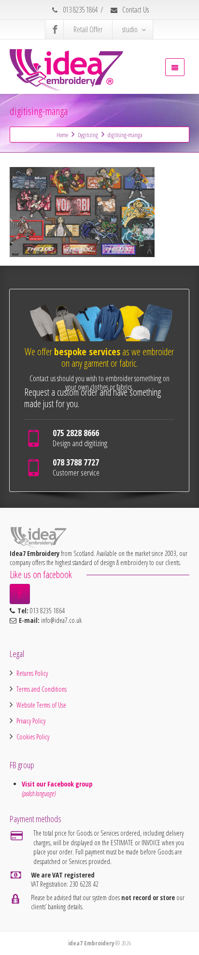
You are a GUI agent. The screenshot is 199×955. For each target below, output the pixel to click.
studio (130, 29)
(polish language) (39, 793)
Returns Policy (32, 673)
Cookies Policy (32, 736)
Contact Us (135, 9)
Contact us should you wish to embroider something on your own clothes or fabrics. (99, 382)
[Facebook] (55, 29)
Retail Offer (87, 29)
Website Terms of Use (41, 705)
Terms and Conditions (41, 689)
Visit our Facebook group (58, 783)
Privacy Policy (30, 720)
